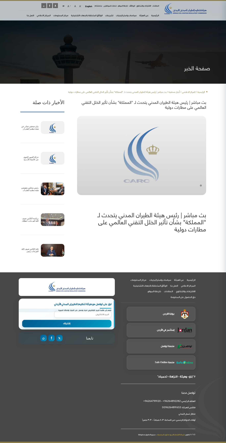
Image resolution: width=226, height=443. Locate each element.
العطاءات (155, 6)
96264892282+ (172, 401)
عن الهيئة (144, 15)
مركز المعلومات (60, 15)
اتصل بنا (30, 15)
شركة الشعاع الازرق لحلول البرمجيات (171, 435)
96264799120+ (152, 401)
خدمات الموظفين (109, 6)
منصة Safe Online (164, 362)
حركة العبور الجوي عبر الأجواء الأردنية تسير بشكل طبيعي (30, 159)
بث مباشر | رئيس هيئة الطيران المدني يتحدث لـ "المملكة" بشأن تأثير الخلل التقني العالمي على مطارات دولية (151, 221)
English (88, 6)
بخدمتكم (98, 6)
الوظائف (132, 6)
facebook (49, 5)
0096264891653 (171, 407)
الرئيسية (155, 15)
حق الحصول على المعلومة (183, 297)
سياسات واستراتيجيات (126, 15)
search (43, 5)
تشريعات (109, 15)
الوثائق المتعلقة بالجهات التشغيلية (87, 15)
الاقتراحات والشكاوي (143, 6)
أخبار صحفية (174, 91)
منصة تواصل (167, 346)
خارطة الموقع (123, 6)
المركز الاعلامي (44, 15)
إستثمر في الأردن (165, 330)
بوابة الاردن (168, 313)
